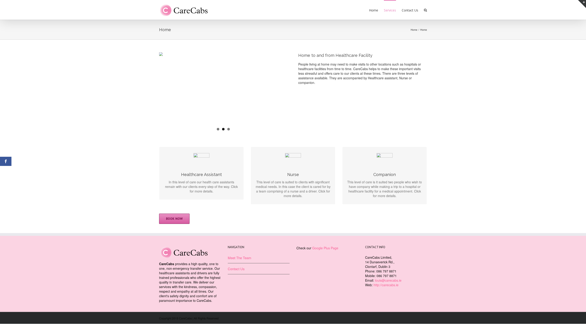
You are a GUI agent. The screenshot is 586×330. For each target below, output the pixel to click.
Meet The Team (239, 257)
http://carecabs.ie (386, 285)
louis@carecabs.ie (388, 280)
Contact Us (236, 268)
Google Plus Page (325, 248)
